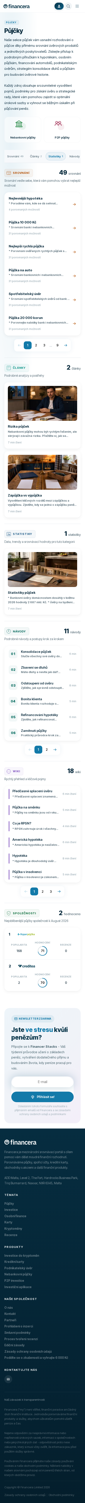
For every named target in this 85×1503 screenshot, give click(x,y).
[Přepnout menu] (77, 6)
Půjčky (9, 1203)
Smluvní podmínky (17, 1332)
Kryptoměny (13, 1228)
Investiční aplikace (18, 1287)
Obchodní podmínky (61, 1495)
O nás (8, 1307)
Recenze (10, 1235)
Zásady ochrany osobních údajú (28, 1351)
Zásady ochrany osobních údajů (24, 1495)
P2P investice (14, 1280)
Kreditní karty (14, 1262)
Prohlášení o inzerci (18, 1326)
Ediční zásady (14, 1345)
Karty (8, 1222)
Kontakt (10, 1314)
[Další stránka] (66, 345)
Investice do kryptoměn (21, 1255)
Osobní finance (15, 1216)
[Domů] (16, 6)
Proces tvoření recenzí (21, 1339)
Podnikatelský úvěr (18, 1268)
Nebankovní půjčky (18, 1274)
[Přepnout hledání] (68, 6)
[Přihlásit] (59, 6)
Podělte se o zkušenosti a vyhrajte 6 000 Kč (36, 1357)
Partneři (10, 1320)
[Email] (8, 1379)
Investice (11, 1209)
